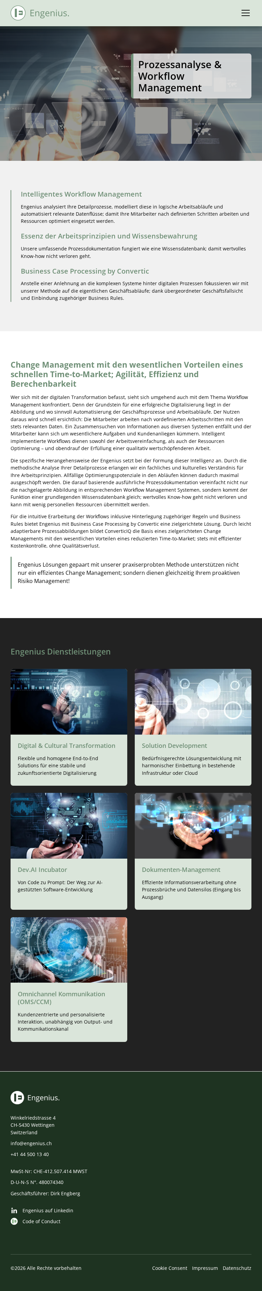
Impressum (205, 1268)
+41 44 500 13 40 (30, 1154)
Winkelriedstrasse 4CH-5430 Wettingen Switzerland (33, 1125)
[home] (40, 12)
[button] (244, 13)
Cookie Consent (169, 1268)
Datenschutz (237, 1268)
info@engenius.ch (31, 1143)
